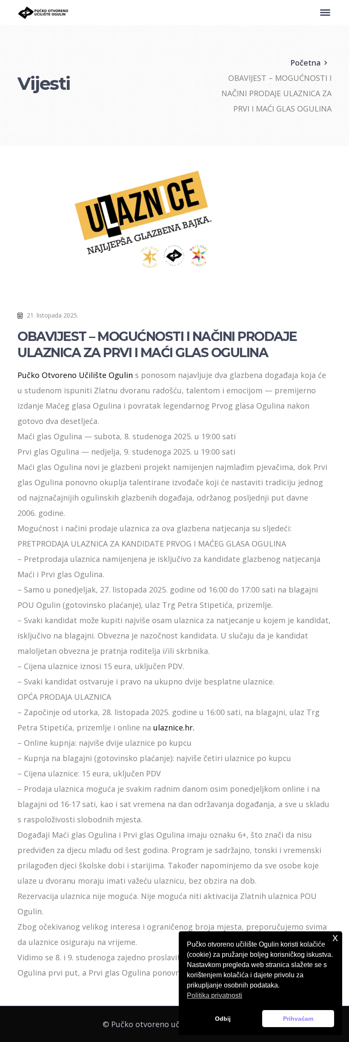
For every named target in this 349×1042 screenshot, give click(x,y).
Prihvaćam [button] (298, 1018)
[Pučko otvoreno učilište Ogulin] (43, 12)
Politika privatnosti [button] (214, 995)
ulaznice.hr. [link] (174, 727)
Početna (305, 62)
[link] (75, 375)
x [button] (335, 937)
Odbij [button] (223, 1018)
